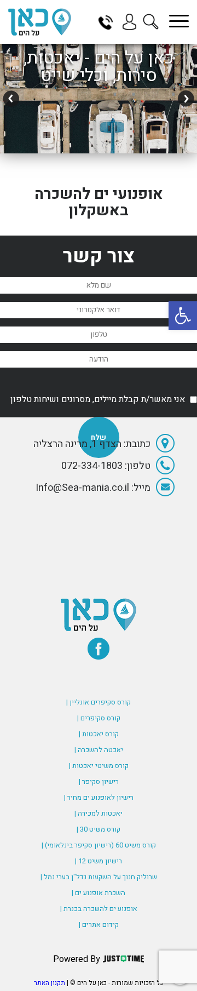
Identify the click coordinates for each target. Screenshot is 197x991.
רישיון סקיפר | (99, 781)
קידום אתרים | (99, 924)
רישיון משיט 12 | (98, 861)
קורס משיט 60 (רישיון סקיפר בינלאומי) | (99, 845)
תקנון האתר (49, 983)
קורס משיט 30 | (98, 829)
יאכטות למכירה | (98, 813)
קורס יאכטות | (99, 734)
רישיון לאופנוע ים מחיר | (99, 797)
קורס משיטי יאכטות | (99, 765)
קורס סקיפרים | (98, 718)
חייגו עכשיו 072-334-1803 (109, 22)
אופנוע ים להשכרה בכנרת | (98, 908)
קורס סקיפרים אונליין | (98, 702)
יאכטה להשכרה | (98, 749)
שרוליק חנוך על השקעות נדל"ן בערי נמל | (98, 877)
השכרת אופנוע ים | (98, 892)
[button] (183, 315)
